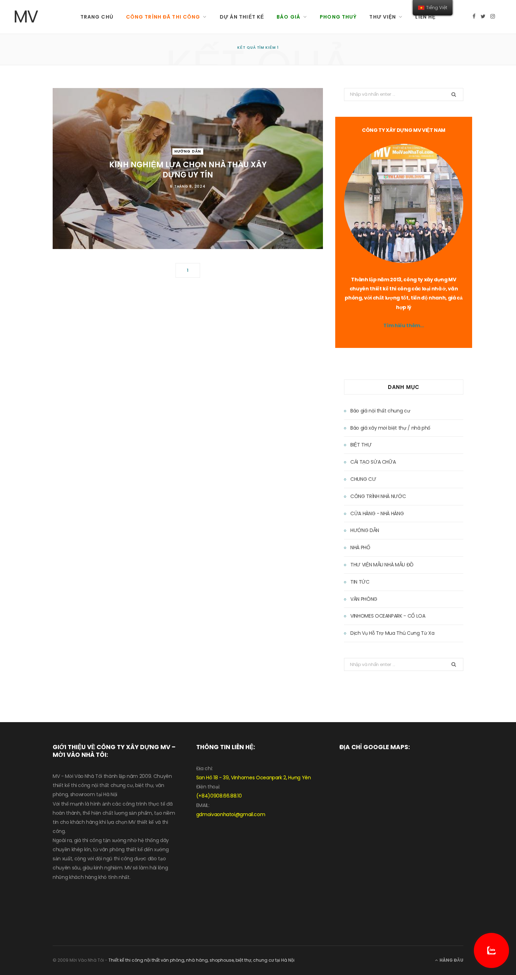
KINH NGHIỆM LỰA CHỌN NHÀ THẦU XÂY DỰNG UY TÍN (188, 169)
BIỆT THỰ (360, 444)
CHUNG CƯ (363, 479)
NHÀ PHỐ (360, 547)
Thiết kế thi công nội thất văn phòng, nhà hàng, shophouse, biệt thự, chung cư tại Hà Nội (201, 960)
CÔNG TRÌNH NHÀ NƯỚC (378, 496)
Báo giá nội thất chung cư (380, 410)
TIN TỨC (360, 581)
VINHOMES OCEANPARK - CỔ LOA (387, 615)
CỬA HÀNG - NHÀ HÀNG (377, 513)
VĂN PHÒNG (363, 599)
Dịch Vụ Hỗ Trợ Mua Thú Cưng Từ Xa (392, 633)
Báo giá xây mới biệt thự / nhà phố (390, 427)
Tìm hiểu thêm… (403, 325)
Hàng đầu (450, 960)
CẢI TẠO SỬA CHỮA (373, 461)
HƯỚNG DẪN (187, 151)
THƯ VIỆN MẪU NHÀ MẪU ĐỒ (382, 564)
